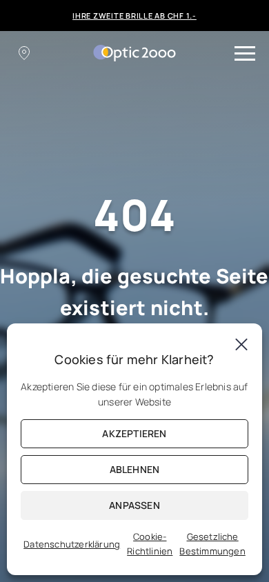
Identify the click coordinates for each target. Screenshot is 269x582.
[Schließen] (241, 344)
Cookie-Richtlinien (149, 543)
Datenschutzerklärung (71, 544)
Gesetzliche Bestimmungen (212, 543)
